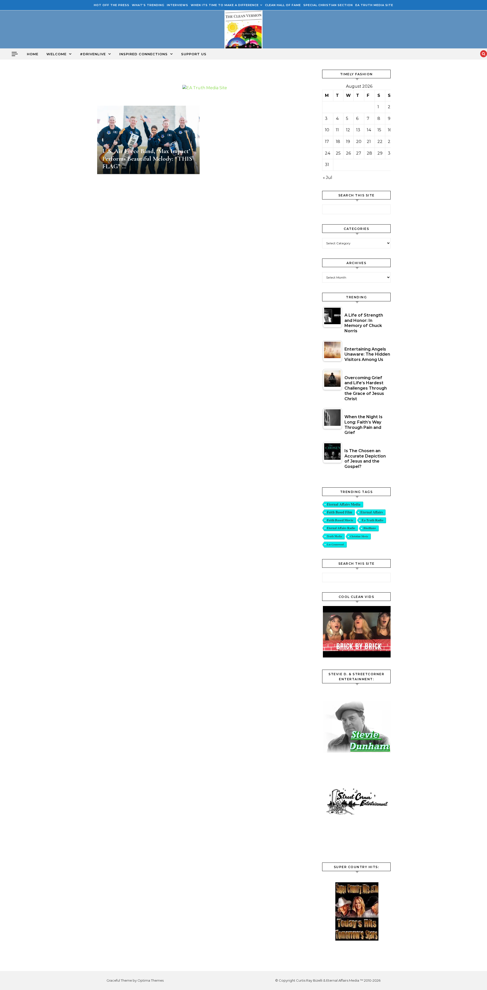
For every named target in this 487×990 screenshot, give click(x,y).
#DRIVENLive (93, 54)
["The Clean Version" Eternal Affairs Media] (243, 30)
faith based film (339, 512)
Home (32, 54)
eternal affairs (371, 512)
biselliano (369, 528)
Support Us (193, 54)
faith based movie (340, 520)
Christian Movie (359, 536)
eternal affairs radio (341, 528)
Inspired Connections (143, 54)
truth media (334, 536)
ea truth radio (372, 520)
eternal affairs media (343, 504)
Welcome (56, 54)
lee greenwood (335, 544)
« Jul (327, 177)
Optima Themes (150, 980)
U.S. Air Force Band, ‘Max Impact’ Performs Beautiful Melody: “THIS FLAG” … (147, 158)
